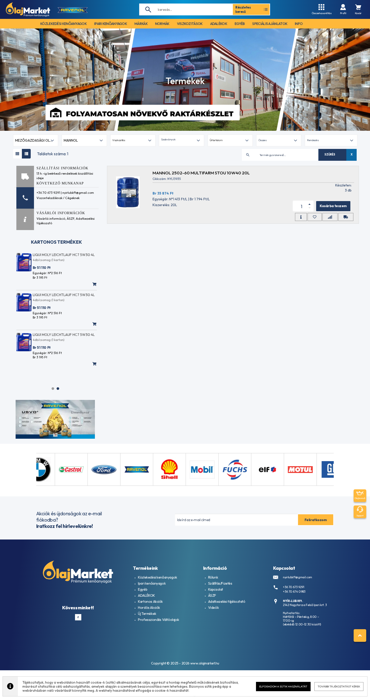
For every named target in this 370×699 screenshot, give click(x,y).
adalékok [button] (218, 23)
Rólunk (213, 577)
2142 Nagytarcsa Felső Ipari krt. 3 (305, 605)
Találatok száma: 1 (52, 153)
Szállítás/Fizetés (220, 583)
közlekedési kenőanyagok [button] (63, 23)
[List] (26, 153)
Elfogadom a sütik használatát (283, 686)
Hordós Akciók (149, 607)
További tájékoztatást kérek (339, 686)
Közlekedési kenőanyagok (157, 577)
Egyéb (142, 589)
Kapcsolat (215, 589)
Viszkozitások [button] (190, 23)
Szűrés (329, 154)
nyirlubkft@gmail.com (297, 577)
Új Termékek (147, 613)
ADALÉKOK (146, 595)
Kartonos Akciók (150, 601)
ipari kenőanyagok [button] (110, 23)
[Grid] (17, 153)
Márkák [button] (140, 23)
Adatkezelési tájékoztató (226, 601)
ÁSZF (70, 218)
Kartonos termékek (56, 242)
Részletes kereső (243, 9)
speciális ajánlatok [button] (269, 23)
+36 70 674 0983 (294, 591)
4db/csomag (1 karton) (48, 260)
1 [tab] (53, 388)
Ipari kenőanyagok (152, 583)
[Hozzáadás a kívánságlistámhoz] (315, 217)
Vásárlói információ (50, 218)
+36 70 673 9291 (293, 587)
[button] (181, 140)
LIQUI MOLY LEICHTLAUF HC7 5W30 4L (64, 254)
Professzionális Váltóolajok (158, 619)
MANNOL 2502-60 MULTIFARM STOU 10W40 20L (201, 172)
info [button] (299, 23)
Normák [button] (162, 23)
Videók (213, 607)
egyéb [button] (240, 23)
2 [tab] (58, 388)
